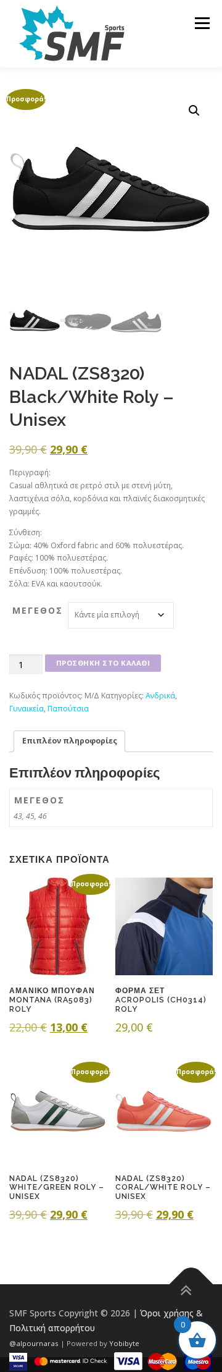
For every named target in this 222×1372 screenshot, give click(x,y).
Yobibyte (124, 1343)
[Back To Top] (191, 1284)
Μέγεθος (37, 610)
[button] (194, 111)
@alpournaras (34, 1343)
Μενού (202, 23)
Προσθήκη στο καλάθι (103, 662)
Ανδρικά (160, 695)
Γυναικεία (26, 708)
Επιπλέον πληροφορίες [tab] (69, 740)
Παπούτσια (68, 708)
